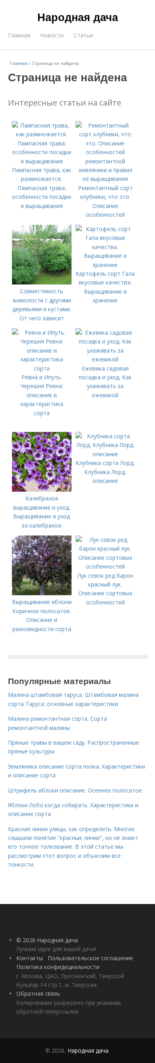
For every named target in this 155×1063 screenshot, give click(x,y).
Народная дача (77, 16)
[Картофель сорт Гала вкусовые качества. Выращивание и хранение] (105, 265)
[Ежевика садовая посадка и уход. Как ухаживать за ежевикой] (105, 359)
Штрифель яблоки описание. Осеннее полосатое (75, 790)
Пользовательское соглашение (90, 958)
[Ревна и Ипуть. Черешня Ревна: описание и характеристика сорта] (42, 368)
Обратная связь (38, 993)
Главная (19, 35)
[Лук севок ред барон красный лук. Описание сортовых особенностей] (105, 566)
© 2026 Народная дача (47, 940)
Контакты (29, 958)
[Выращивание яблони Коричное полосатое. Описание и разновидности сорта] (42, 593)
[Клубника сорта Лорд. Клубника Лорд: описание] (105, 454)
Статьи (83, 35)
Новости (52, 35)
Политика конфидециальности (57, 967)
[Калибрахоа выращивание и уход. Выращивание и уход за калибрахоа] (42, 489)
